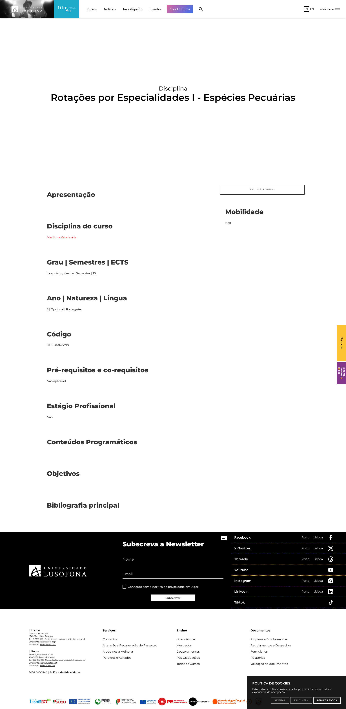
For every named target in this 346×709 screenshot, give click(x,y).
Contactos (110, 639)
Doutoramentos (188, 651)
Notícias (110, 9)
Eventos (156, 9)
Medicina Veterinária (61, 237)
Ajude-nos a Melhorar (118, 651)
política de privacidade (168, 587)
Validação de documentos (269, 664)
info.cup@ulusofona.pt (46, 663)
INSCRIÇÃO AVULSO (262, 189)
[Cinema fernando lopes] (341, 373)
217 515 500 (38, 639)
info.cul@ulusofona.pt (45, 641)
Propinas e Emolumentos (268, 639)
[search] (201, 9)
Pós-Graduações (188, 657)
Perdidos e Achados (117, 657)
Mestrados (184, 645)
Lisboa (318, 537)
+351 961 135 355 (47, 665)
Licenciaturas (186, 639)
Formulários (259, 651)
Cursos (91, 9)
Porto (305, 537)
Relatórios (257, 657)
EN (312, 9)
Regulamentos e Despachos (270, 645)
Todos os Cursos (188, 664)
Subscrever (173, 598)
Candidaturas (180, 9)
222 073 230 (38, 660)
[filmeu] (66, 9)
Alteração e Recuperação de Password (130, 645)
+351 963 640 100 (48, 644)
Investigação (132, 9)
